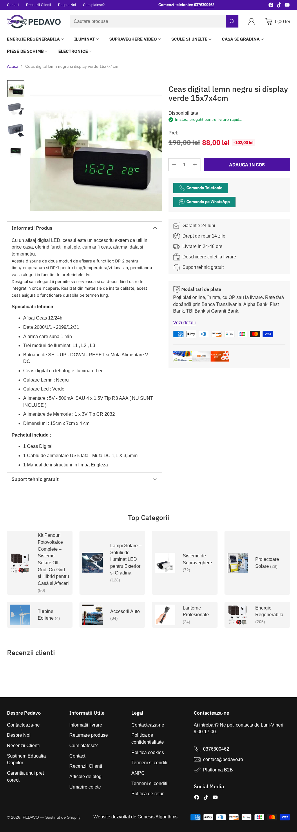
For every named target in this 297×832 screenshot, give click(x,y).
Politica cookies (147, 752)
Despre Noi (18, 735)
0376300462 (216, 749)
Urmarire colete (85, 786)
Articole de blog (85, 776)
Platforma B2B (218, 769)
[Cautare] (232, 21)
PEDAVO (31, 817)
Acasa (12, 66)
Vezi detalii (184, 322)
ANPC (138, 773)
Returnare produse (88, 735)
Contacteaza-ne (23, 724)
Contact (77, 755)
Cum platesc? (83, 745)
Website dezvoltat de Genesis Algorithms (135, 816)
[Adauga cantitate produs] (195, 164)
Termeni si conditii (150, 762)
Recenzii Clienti (23, 745)
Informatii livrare (85, 724)
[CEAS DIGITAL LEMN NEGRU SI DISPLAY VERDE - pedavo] (96, 145)
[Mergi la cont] (253, 21)
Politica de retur (147, 793)
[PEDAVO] (34, 21)
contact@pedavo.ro (223, 759)
